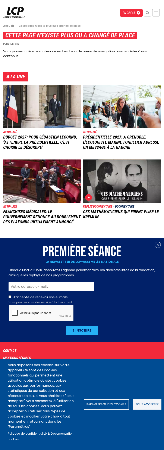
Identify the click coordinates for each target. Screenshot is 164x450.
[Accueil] (14, 17)
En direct (129, 13)
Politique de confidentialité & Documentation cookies (40, 436)
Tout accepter (147, 404)
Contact (9, 351)
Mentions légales (17, 358)
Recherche (147, 12)
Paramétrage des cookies (106, 404)
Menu (156, 12)
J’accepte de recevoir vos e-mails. (40, 299)
